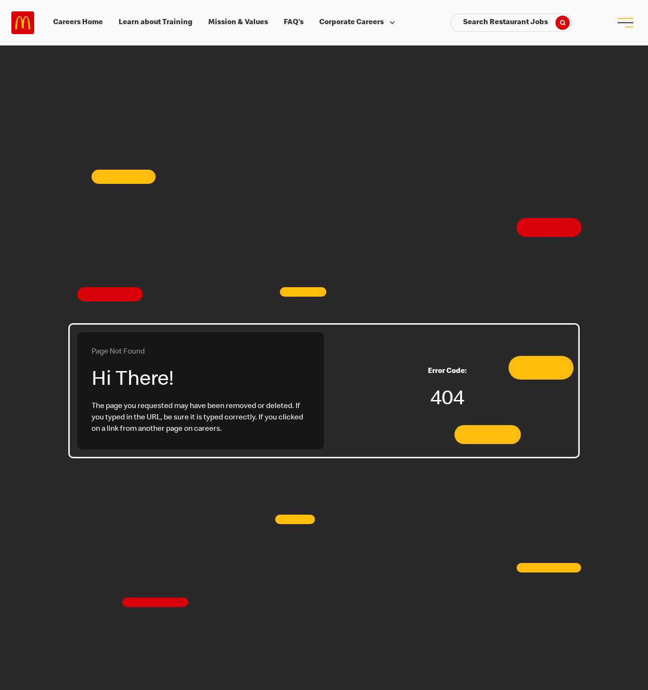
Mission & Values (238, 23)
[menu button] (625, 22)
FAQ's (294, 23)
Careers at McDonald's (23, 22)
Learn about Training (156, 23)
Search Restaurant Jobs (505, 23)
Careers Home (78, 23)
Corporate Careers (351, 23)
